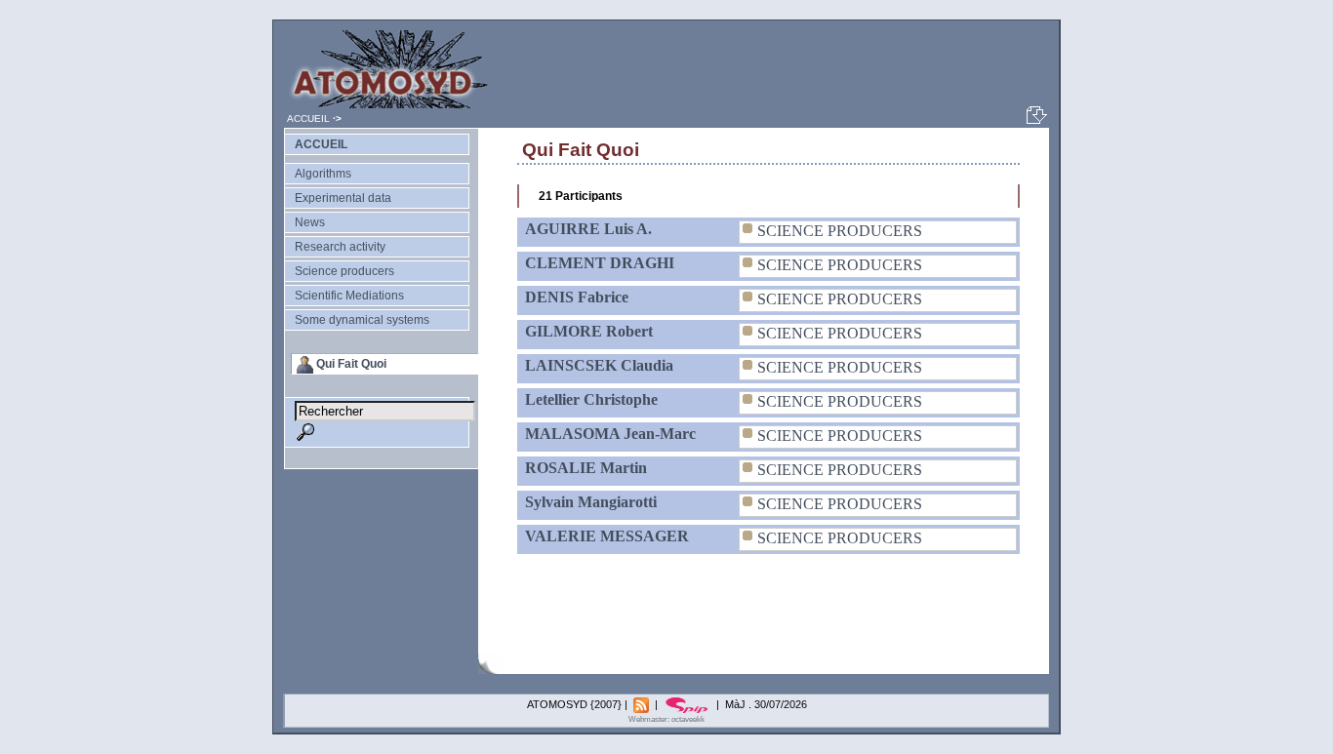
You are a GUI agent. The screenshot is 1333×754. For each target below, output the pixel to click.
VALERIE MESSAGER (607, 536)
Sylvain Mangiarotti (591, 502)
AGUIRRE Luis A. (588, 228)
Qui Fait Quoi (351, 364)
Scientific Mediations (349, 295)
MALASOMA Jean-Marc (610, 433)
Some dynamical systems (362, 320)
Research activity (340, 247)
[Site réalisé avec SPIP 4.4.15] (688, 704)
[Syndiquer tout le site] (642, 704)
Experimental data (343, 198)
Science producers (344, 271)
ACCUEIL (308, 118)
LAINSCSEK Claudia (599, 365)
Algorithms (323, 173)
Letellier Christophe (591, 399)
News (310, 222)
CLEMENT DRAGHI (599, 263)
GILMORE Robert (589, 331)
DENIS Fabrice (576, 297)
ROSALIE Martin (586, 467)
